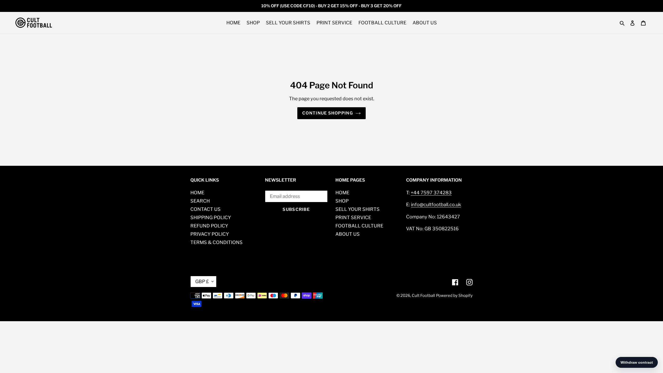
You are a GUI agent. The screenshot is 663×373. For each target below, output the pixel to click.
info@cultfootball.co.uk (436, 204)
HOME (197, 192)
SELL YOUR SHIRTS (357, 209)
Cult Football (423, 295)
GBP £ (202, 281)
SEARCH (200, 201)
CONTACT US (205, 209)
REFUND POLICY (209, 225)
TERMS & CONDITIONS (216, 242)
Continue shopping (327, 113)
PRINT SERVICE (353, 217)
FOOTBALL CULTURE (359, 225)
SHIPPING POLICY (210, 217)
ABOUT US (347, 234)
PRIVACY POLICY (209, 234)
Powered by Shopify (454, 295)
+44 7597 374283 (431, 192)
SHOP (342, 201)
